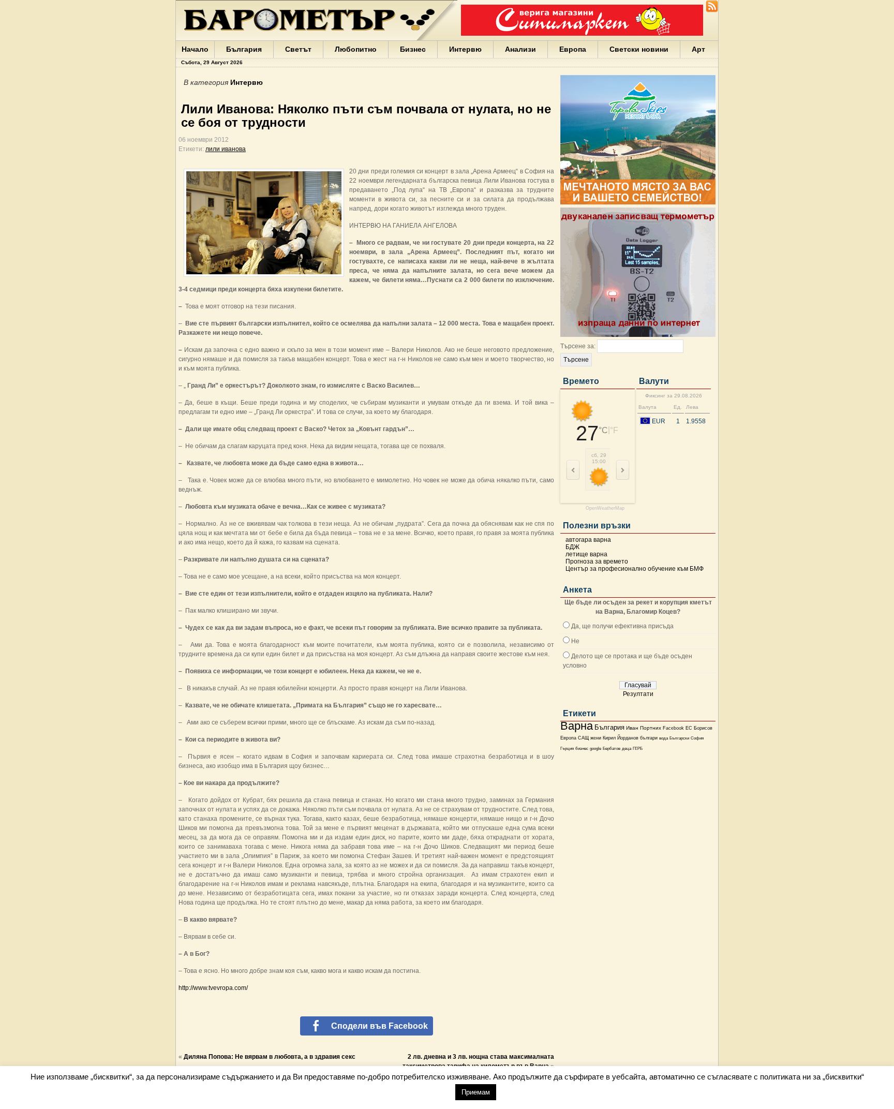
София (697, 738)
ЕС (689, 728)
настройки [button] (424, 1091)
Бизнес (413, 49)
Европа (572, 49)
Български (679, 738)
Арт (698, 49)
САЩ (583, 738)
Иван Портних (643, 728)
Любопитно (356, 49)
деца (626, 748)
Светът (298, 49)
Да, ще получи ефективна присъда (622, 626)
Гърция (567, 748)
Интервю (465, 49)
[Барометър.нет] (712, 10)
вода (663, 738)
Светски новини (638, 49)
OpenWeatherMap (605, 508)
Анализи (520, 49)
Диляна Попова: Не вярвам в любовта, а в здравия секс (269, 1056)
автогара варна (588, 539)
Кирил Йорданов (620, 738)
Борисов (703, 728)
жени (595, 738)
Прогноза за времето (596, 561)
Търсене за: (577, 346)
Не (575, 641)
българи (649, 738)
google (595, 748)
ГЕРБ (638, 748)
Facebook (673, 728)
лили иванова (225, 149)
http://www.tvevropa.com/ (213, 988)
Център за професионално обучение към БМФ (634, 568)
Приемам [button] (475, 1092)
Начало (195, 49)
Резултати (638, 694)
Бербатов (611, 748)
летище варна (586, 554)
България (244, 49)
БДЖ (572, 547)
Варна (576, 725)
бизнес (581, 748)
